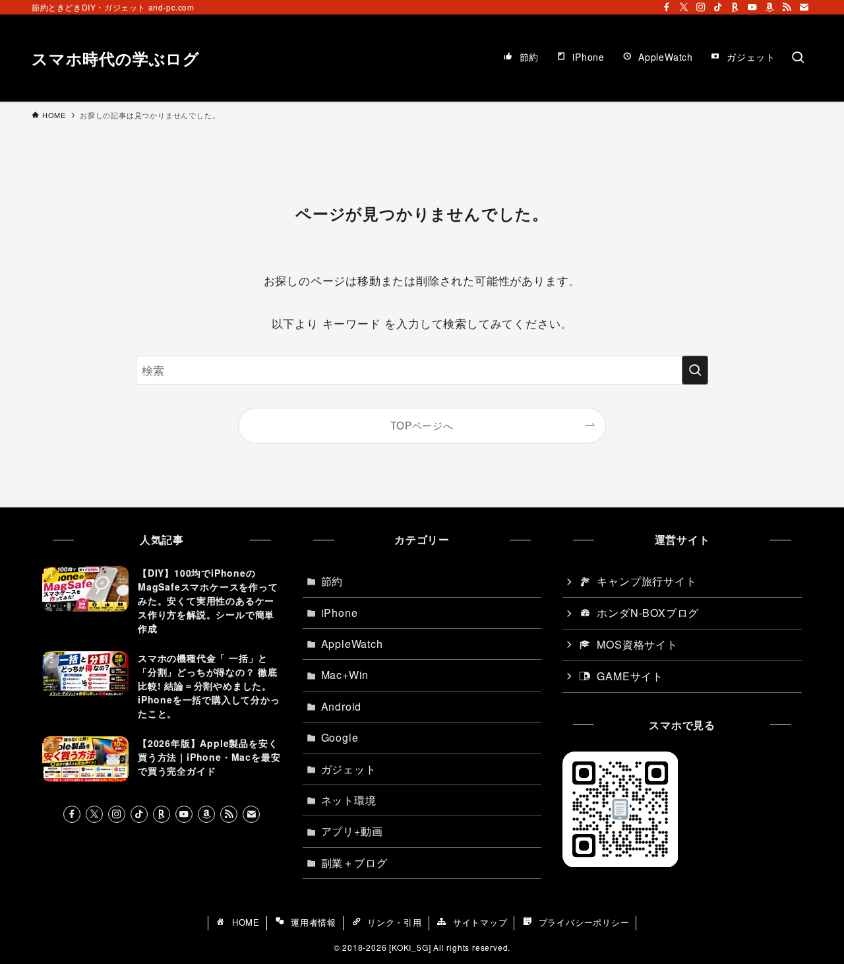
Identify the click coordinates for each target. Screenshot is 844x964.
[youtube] (752, 7)
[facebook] (666, 7)
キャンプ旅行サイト (646, 581)
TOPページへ (422, 425)
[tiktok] (718, 7)
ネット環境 (349, 800)
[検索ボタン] (797, 58)
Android (341, 706)
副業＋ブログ (354, 862)
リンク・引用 (394, 922)
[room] (735, 7)
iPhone (339, 612)
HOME (246, 922)
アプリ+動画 (352, 831)
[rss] (786, 7)
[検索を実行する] (695, 370)
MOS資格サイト (637, 644)
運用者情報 (313, 922)
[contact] (803, 7)
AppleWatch (352, 643)
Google (340, 737)
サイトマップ (480, 922)
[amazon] (769, 7)
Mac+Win (345, 674)
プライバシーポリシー (584, 922)
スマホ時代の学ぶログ (116, 58)
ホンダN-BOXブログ (648, 612)
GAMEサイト (630, 676)
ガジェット (349, 769)
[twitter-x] (683, 7)
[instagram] (700, 7)
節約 (332, 581)
